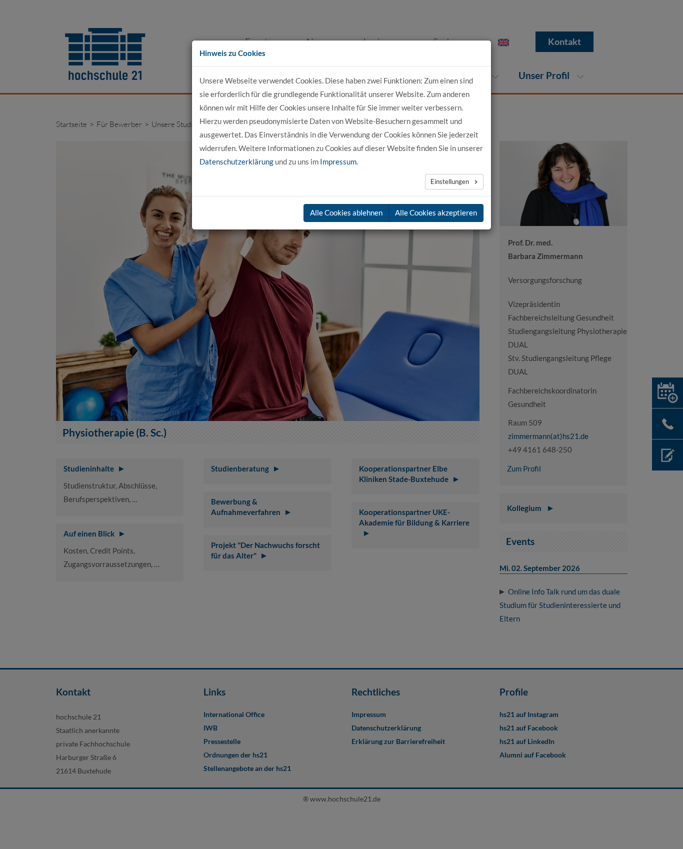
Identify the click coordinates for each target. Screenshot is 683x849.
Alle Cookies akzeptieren (436, 212)
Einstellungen (450, 182)
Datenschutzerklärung (237, 161)
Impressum (338, 161)
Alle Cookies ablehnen (346, 212)
